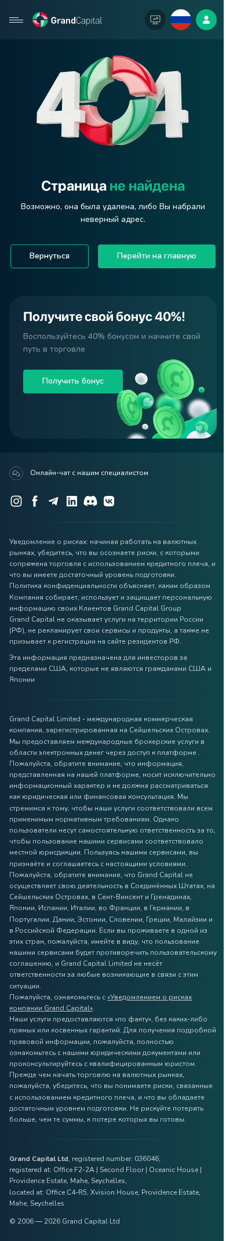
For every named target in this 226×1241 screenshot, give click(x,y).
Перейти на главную (156, 255)
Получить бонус (73, 380)
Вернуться (50, 255)
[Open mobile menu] (16, 20)
